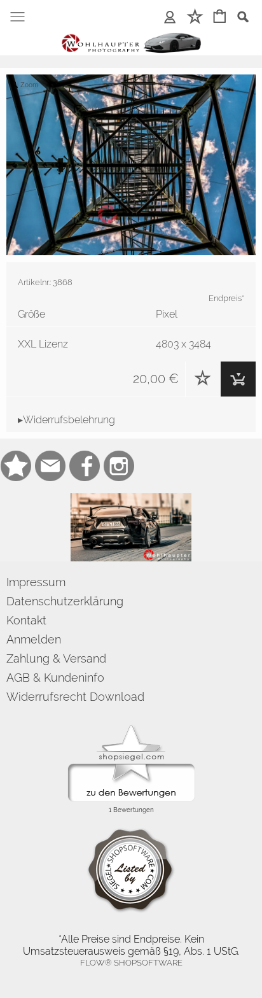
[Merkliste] (203, 379)
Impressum (36, 582)
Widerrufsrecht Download (75, 696)
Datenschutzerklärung (64, 601)
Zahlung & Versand (56, 658)
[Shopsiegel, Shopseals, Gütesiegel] (131, 728)
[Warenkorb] (238, 379)
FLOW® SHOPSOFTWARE (131, 962)
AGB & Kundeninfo (55, 677)
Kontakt (26, 620)
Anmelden (33, 639)
